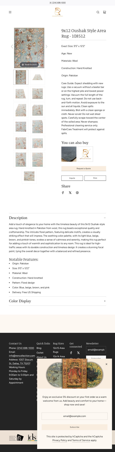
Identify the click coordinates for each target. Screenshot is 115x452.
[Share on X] (70, 193)
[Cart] (104, 12)
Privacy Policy (59, 440)
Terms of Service (81, 440)
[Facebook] (71, 352)
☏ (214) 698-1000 (57, 2)
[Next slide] (46, 46)
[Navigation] (10, 12)
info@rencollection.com (22, 355)
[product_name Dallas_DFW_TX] (20, 77)
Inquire (72, 178)
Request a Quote (84, 168)
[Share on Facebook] (63, 193)
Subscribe (74, 427)
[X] (78, 352)
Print (95, 178)
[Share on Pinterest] (77, 193)
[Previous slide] (12, 46)
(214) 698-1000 (25, 348)
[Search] (98, 12)
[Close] (106, 364)
